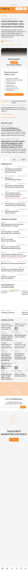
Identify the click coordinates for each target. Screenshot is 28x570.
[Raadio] (12, 568)
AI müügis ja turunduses (8, 312)
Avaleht (3, 11)
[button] (11, 407)
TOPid (13, 11)
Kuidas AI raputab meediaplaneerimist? (14, 263)
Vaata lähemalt (6, 101)
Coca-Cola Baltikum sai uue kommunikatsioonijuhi (11, 129)
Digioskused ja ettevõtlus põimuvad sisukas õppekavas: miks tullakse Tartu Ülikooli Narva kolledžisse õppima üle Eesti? (13, 144)
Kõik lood (8, 11)
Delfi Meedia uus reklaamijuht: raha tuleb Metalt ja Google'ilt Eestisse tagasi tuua (13, 170)
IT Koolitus (25, 310)
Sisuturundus (7, 139)
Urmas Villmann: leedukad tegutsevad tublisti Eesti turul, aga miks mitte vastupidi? (13, 194)
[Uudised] (7, 568)
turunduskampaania (6, 114)
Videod (24, 11)
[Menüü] (2, 568)
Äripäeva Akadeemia (6, 310)
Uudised (3, 126)
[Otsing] (16, 568)
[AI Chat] (21, 568)
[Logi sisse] (25, 568)
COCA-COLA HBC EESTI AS (8, 117)
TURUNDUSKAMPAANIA (6, 19)
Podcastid (18, 11)
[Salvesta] (26, 167)
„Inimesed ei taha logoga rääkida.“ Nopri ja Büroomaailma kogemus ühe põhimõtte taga (6, 357)
